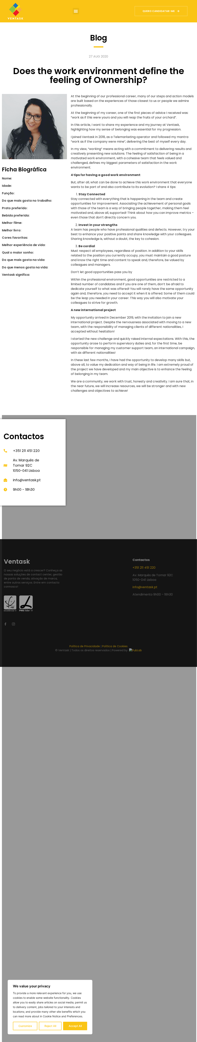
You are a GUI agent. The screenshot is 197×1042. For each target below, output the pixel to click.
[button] (76, 11)
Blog (98, 37)
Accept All (75, 1026)
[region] (50, 1007)
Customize (25, 1026)
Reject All (50, 1026)
